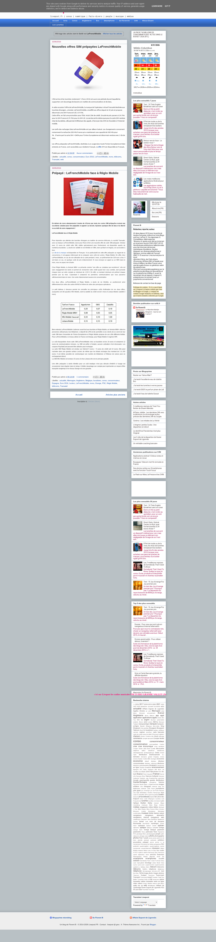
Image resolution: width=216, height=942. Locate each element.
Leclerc (72, 383)
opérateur (141, 825)
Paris (143, 832)
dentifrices (160, 750)
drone (162, 757)
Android (161, 713)
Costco (162, 744)
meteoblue (137, 93)
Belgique (89, 380)
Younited (145, 889)
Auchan (153, 720)
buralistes (97, 380)
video (135, 883)
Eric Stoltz (143, 769)
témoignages (147, 871)
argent (146, 720)
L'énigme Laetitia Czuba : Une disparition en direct (144, 426)
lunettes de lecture (154, 801)
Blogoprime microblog (62, 918)
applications (147, 718)
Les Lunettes (58, 25)
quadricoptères (154, 846)
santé (135, 854)
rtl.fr (136, 852)
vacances (156, 879)
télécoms (117, 157)
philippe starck (144, 836)
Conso (74, 21)
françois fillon (140, 776)
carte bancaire (158, 732)
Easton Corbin (142, 759)
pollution (161, 840)
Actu (65, 21)
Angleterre (87, 21)
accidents (157, 706)
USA (150, 879)
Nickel (141, 821)
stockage (148, 863)
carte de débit (147, 734)
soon (134, 863)
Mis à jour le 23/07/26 (156, 203)
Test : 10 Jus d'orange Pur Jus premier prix (154, 583)
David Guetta (151, 748)
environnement (158, 767)
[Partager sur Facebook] (105, 153)
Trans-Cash (160, 875)
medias (161, 805)
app (157, 715)
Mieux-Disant (148, 21)
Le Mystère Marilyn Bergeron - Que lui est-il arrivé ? (154, 312)
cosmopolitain (153, 744)
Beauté (142, 726)
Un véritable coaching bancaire (145, 443)
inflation (136, 786)
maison (156, 803)
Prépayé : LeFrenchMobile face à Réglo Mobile (85, 173)
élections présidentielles (141, 765)
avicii (145, 722)
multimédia (137, 813)
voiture (154, 883)
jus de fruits (154, 790)
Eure (140, 772)
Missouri (136, 811)
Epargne (135, 769)
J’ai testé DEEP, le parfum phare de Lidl (148, 390)
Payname (161, 832)
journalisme (160, 788)
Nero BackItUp (152, 819)
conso (69, 157)
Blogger (153, 925)
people (158, 834)
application (137, 718)
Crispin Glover (138, 748)
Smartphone (109, 21)
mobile (143, 811)
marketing (136, 805)
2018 (146, 704)
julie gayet (137, 790)
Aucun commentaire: (85, 153)
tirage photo (148, 873)
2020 (154, 704)
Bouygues (152, 728)
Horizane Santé (138, 784)
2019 (150, 704)
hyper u (146, 784)
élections (160, 763)
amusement (151, 713)
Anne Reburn (149, 715)
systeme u (136, 867)
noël (146, 821)
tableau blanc (145, 867)
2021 (158, 704)
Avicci (141, 722)
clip (152, 736)
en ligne (136, 767)
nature (162, 813)
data (144, 748)
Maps (162, 803)
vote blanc (160, 883)
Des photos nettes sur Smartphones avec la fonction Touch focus (147, 469)
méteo (150, 807)
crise (135, 746)
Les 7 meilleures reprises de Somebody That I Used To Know (154, 565)
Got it (167, 6)
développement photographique (143, 753)
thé (134, 873)
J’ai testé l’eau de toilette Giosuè (146, 394)
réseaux (140, 850)
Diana (157, 753)
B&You (155, 722)
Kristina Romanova (154, 793)
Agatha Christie (139, 711)
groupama (153, 782)
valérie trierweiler (147, 881)
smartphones (151, 858)
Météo (156, 807)
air (146, 711)
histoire (161, 782)
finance (140, 774)
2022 (162, 704)
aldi (149, 711)
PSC (104, 383)
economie (160, 759)
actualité (63, 157)
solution (136, 861)
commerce (137, 738)
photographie (159, 836)
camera (135, 732)
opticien (161, 825)
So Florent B (124, 21)
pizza (150, 838)
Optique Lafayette (152, 827)
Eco (97, 21)
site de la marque (60, 253)
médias (136, 807)
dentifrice (151, 750)
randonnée (136, 848)
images (161, 784)
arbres (159, 718)
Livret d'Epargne (149, 799)
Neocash (144, 819)
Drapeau (156, 757)
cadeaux (161, 730)
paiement (160, 830)
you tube (139, 889)
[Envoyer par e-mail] (98, 153)
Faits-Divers (154, 772)
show (158, 856)
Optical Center (151, 825)
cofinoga (161, 736)
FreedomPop (153, 778)
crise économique (145, 746)
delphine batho (139, 750)
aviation (135, 722)
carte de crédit (137, 734)
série (147, 854)
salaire (145, 852)
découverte (160, 748)
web (62, 159)
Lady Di (135, 795)
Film (159, 772)
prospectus (157, 844)
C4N (136, 21)
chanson (136, 736)
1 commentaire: (83, 377)
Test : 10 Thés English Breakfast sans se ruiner (153, 106)
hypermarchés (153, 784)
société (161, 858)
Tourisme (151, 875)
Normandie (137, 823)
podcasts (153, 840)
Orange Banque (150, 830)
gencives (161, 778)
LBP (145, 795)
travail (150, 877)
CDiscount (155, 734)
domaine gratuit (146, 757)
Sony (162, 861)
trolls (146, 879)
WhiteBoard (151, 885)
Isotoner (143, 788)
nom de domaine (157, 821)
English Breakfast (145, 767)
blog (162, 726)
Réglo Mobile (112, 383)
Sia (163, 856)
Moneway (161, 811)
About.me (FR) (158, 208)
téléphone (161, 869)
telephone (152, 869)
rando (162, 846)
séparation (141, 854)
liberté (152, 797)
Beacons (155, 217)
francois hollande (152, 776)
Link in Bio (160, 797)
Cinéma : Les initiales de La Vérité (146, 421)
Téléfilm (144, 869)
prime (152, 842)
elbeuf (147, 761)
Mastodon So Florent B (142, 693)
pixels (146, 838)
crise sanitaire (159, 746)
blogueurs (136, 728)
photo (151, 836)
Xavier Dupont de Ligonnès (150, 887)
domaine (136, 757)
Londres (158, 799)
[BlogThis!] (100, 153)
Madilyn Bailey (146, 803)
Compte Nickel (159, 738)
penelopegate (150, 834)
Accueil (55, 21)
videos (140, 883)
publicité (136, 846)
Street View (160, 863)
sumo (135, 865)
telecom (153, 867)
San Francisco (159, 852)
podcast (146, 840)
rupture (140, 852)
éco (149, 759)
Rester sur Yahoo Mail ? (142, 375)
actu (162, 706)
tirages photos (159, 873)
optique (143, 827)
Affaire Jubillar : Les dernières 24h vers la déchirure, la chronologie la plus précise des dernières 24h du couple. (148, 414)
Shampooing (137, 856)
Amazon (142, 713)
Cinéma (148, 736)
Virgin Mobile (147, 883)
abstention (143, 706)
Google (135, 780)
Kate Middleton (141, 793)
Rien (158, 850)
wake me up (138, 885)
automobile (160, 720)
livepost (136, 799)
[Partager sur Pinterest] (107, 153)
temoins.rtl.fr (156, 871)
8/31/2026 (155, 45)
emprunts (161, 765)
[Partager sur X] (103, 153)
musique (144, 813)
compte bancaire (147, 738)
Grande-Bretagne (140, 782)
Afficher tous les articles (112, 34)
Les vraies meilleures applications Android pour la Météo (154, 181)
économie (138, 761)
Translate (152, 905)
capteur (142, 732)
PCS (134, 834)
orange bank (137, 830)
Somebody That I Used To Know (150, 861)
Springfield (140, 863)
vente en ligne (159, 881)
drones (135, 759)
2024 (138, 706)
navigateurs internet (141, 817)
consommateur (79, 157)
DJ (163, 755)
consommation (140, 744)
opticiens (136, 827)
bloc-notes (156, 726)
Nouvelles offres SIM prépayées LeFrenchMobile (86, 46)
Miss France (150, 809)
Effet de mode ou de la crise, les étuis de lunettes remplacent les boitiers (154, 123)
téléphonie (137, 871)
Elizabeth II (153, 765)
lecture (135, 797)
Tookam (143, 875)
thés (137, 873)
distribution (143, 755)
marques (145, 805)
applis (154, 718)
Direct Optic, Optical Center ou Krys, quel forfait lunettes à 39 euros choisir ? (151, 161)
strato (154, 863)
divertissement (154, 755)
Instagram (147, 786)
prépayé (145, 842)
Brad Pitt (142, 730)
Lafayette (141, 795)
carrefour (149, 732)
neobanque (136, 819)
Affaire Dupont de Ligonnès (153, 709)
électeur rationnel (150, 763)
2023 (134, 706)
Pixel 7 (141, 838)
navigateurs (137, 815)
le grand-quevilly (152, 795)
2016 (137, 704)
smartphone (138, 858)
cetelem (161, 734)
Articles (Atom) (94, 401)
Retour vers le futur (150, 850)
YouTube (151, 889)
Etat (156, 769)
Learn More (157, 6)
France (156, 774)
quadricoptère (144, 846)
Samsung (151, 852)
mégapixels (144, 807)
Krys (162, 793)
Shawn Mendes (149, 856)
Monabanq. (152, 811)
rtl (133, 852)
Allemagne (71, 380)
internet (154, 786)
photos (136, 838)
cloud (156, 736)
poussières (137, 842)
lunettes (145, 801)
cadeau (155, 730)
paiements (137, 832)
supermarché (149, 865)
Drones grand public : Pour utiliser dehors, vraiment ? (148, 640)
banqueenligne (144, 724)
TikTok (141, 873)
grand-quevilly (144, 780)
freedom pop (144, 778)
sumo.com (141, 865)
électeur (153, 761)
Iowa (159, 786)
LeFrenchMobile (101, 157)
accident (150, 706)
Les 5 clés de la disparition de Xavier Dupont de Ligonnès (147, 438)
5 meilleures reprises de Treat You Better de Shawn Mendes (146, 407)
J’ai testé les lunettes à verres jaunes (147, 385)
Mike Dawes (142, 809)
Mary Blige (153, 805)
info (141, 786)
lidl (155, 797)
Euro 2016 (90, 157)
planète (140, 840)
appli (162, 715)
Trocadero (140, 879)
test (162, 871)
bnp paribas (145, 728)
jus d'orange (145, 790)
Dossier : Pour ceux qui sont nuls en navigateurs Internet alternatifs (148, 625)
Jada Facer (151, 788)
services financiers (157, 854)
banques (153, 724)
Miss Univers (159, 809)
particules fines (151, 832)
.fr (134, 704)
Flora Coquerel (147, 774)
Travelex (155, 877)
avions (150, 722)
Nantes (156, 813)
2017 (141, 704)
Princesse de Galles (147, 844)
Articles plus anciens (115, 395)
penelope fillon (141, 834)
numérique (154, 823)
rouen (162, 850)
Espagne (55, 383)
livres (141, 799)
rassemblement (146, 848)
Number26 (146, 823)
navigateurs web (157, 817)
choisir (142, 736)
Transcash (143, 877)
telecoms (160, 867)
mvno (111, 157)
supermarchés (159, 865)
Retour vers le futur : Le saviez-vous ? (153, 142)
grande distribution (157, 780)
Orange (98, 383)
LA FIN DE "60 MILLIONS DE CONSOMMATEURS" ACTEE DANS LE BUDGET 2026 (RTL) (147, 34)
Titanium (136, 875)
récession (156, 848)
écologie (153, 759)
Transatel (55, 159)
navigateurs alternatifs (154, 815)
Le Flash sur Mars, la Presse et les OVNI (148, 474)
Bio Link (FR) (157, 213)
